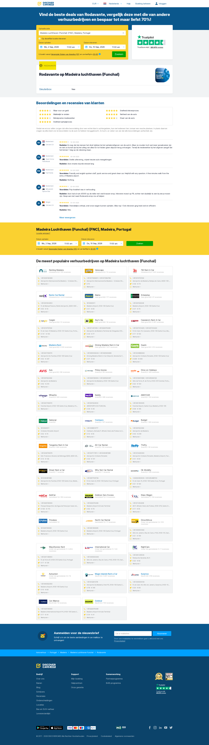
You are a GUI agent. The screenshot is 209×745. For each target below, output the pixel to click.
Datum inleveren (90, 43)
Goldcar (98, 601)
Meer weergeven (67, 217)
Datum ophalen (45, 43)
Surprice (145, 574)
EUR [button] (94, 3)
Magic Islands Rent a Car (106, 574)
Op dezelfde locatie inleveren (54, 39)
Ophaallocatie (44, 29)
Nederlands (114, 3)
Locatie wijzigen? (43, 233)
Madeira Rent (55, 345)
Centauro (99, 420)
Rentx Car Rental (56, 295)
